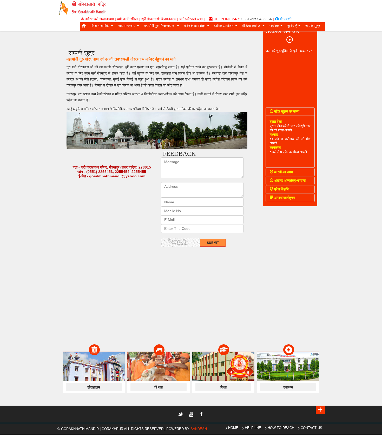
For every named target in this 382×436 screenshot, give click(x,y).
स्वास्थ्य (288, 387)
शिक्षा (223, 387)
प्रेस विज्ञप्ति (281, 189)
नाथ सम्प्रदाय (129, 27)
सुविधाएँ (294, 27)
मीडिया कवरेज (254, 27)
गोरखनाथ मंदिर (102, 27)
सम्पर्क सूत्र (312, 26)
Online (277, 27)
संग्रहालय (93, 387)
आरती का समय (283, 172)
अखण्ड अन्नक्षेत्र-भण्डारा (289, 181)
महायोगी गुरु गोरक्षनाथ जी (162, 27)
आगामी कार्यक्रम (284, 198)
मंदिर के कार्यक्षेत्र (197, 27)
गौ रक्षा (158, 387)
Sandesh (198, 429)
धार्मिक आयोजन (226, 27)
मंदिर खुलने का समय (286, 112)
